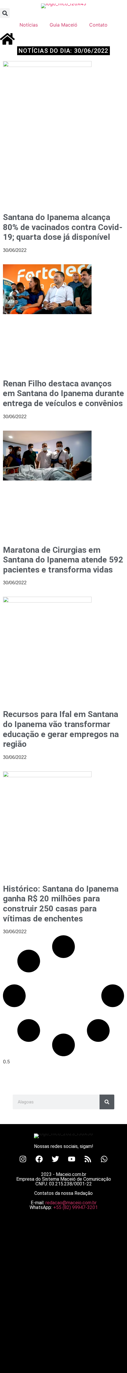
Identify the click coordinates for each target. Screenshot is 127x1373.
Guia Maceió (63, 25)
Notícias (28, 25)
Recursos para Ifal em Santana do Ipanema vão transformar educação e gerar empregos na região (61, 729)
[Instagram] (23, 1158)
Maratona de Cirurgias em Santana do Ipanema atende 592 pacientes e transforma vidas (63, 560)
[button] (5, 13)
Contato (98, 25)
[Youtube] (71, 1158)
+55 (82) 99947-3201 (75, 1207)
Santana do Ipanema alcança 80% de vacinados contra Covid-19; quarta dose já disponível (63, 227)
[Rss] (88, 1158)
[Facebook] (39, 1158)
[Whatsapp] (104, 1158)
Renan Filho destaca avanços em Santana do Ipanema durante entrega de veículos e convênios (63, 393)
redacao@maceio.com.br (71, 1202)
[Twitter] (55, 1158)
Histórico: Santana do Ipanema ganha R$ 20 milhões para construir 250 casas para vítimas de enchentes (60, 903)
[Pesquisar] (107, 1102)
